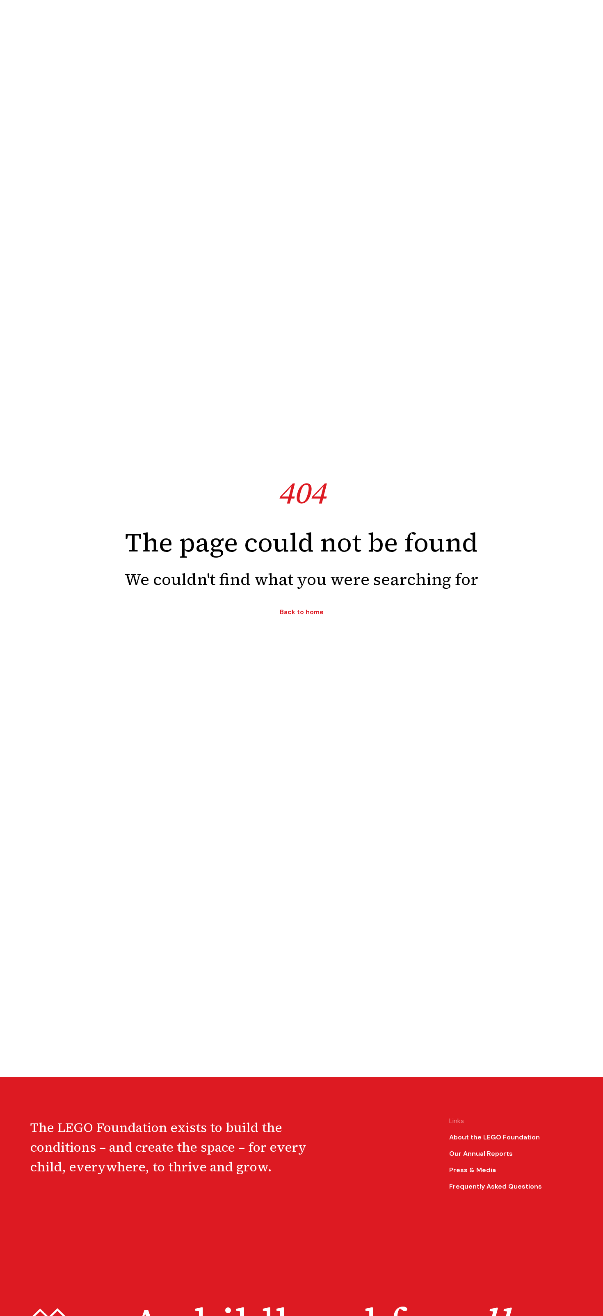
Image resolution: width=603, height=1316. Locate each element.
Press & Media (472, 1170)
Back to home (302, 612)
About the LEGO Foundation (494, 1137)
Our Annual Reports (481, 1153)
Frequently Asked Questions (495, 1186)
